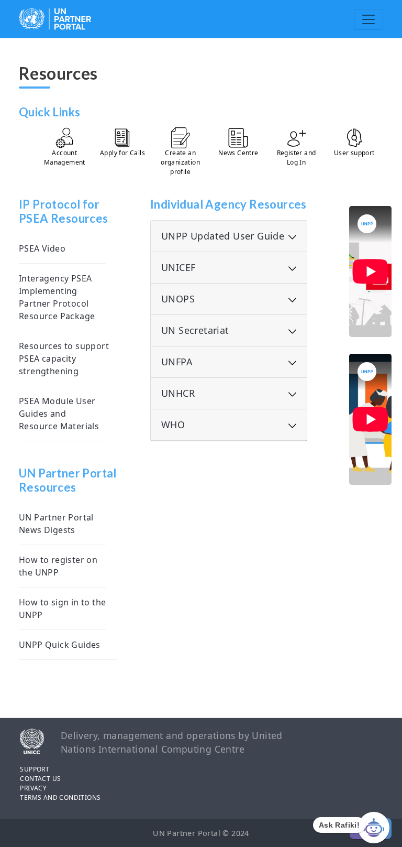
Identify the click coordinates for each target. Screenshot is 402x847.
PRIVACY (33, 788)
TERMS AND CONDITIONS (60, 797)
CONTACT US (40, 778)
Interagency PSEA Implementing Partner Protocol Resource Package (57, 297)
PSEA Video (42, 248)
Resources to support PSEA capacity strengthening (64, 358)
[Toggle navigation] (368, 19)
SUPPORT (34, 769)
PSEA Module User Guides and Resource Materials (59, 413)
